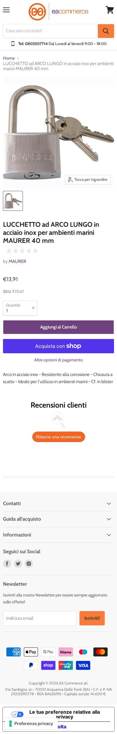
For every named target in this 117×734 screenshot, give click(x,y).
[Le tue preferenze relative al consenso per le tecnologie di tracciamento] (31, 723)
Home (9, 58)
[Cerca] (106, 31)
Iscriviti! (92, 618)
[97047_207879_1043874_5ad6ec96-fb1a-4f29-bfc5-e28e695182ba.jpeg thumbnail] (12, 200)
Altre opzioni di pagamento (58, 359)
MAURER (17, 261)
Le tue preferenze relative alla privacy (64, 714)
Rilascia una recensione (58, 436)
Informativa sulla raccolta (37, 727)
